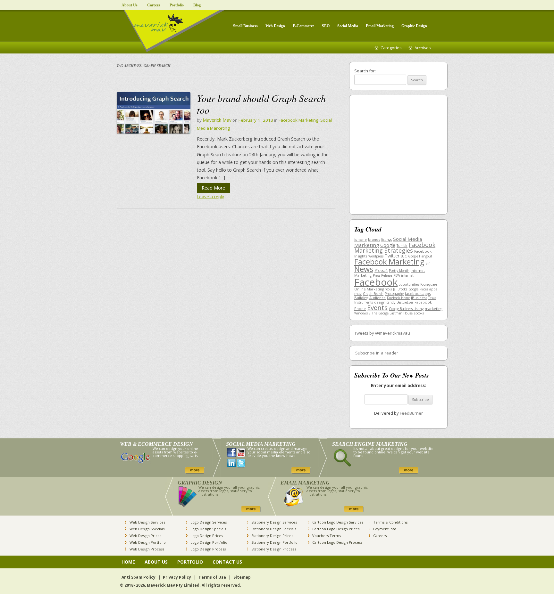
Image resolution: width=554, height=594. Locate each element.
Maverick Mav (217, 120)
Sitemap (242, 577)
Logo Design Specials (208, 528)
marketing (433, 308)
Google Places (418, 289)
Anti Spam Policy (138, 577)
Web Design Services (147, 522)
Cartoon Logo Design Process (337, 542)
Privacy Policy (177, 577)
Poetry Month (399, 270)
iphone (360, 239)
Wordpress (375, 256)
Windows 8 (362, 313)
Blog (197, 5)
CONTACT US (227, 562)
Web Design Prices (145, 535)
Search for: (365, 71)
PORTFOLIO (190, 562)
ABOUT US (156, 562)
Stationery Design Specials (273, 528)
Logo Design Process (208, 549)
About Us (130, 5)
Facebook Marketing (298, 120)
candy (391, 302)
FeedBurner (411, 413)
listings (386, 239)
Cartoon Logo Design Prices (335, 528)
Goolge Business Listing (406, 308)
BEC (404, 256)
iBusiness (419, 297)
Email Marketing (380, 26)
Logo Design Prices (206, 535)
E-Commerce (303, 26)
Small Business (245, 26)
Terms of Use (212, 577)
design (379, 302)
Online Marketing (369, 289)
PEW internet (403, 275)
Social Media (347, 26)
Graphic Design (414, 26)
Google (387, 245)
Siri (428, 263)
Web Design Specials (147, 528)
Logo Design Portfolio (208, 542)
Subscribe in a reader (376, 353)
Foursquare (428, 284)
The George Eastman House (392, 313)
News (363, 269)
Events (377, 307)
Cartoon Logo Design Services (337, 522)
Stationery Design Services (274, 522)
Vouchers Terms (326, 535)
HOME (128, 562)
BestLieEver (405, 302)
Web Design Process (147, 549)
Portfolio (177, 5)
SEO (326, 26)
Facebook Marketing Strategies (394, 248)
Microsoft (381, 270)
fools (388, 289)
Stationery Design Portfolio (274, 542)
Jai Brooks (400, 289)
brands (374, 239)
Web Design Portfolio (148, 542)
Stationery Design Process (273, 549)
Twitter (392, 256)
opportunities (409, 284)
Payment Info (384, 528)
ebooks (419, 313)
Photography (394, 293)
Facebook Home (398, 298)
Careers (153, 5)
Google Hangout (420, 256)
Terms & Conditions (390, 522)
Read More (213, 188)
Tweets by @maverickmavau (382, 333)
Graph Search (373, 293)
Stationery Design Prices (272, 535)
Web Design (275, 26)
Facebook (376, 282)
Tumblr (402, 245)
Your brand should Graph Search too (261, 103)
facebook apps (418, 293)
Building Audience (370, 297)
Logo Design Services (208, 522)
